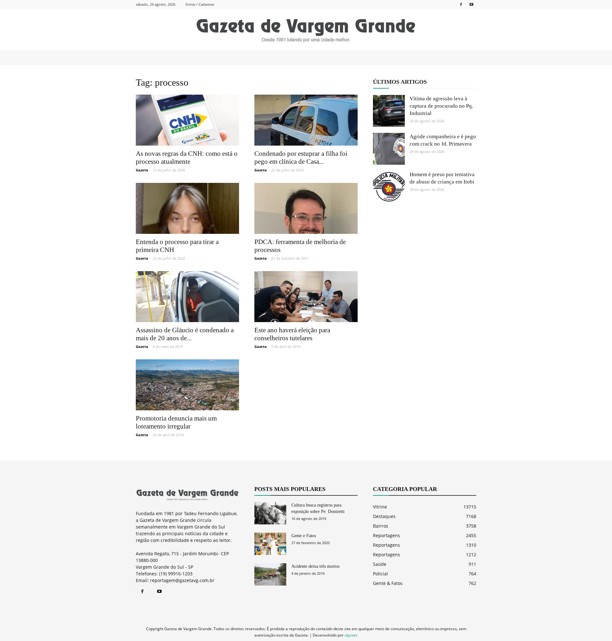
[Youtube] (471, 4)
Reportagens (386, 535)
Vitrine (380, 507)
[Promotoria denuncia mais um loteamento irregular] (187, 384)
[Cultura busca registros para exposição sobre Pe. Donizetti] (270, 513)
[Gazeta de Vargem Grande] (306, 29)
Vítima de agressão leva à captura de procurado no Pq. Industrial (441, 106)
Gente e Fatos (303, 535)
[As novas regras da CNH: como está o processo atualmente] (187, 120)
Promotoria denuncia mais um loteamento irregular (176, 422)
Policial (380, 574)
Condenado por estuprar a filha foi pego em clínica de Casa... (300, 157)
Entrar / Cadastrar (200, 4)
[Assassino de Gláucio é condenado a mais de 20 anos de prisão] (187, 296)
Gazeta (142, 170)
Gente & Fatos (388, 583)
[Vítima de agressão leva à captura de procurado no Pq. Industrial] (389, 111)
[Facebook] (461, 4)
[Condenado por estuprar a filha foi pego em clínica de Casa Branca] (306, 120)
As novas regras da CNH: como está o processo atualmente (186, 157)
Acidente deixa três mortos (315, 566)
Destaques (384, 516)
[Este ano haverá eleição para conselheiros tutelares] (306, 296)
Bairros (380, 526)
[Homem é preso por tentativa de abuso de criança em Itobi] (389, 187)
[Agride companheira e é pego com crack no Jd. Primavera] (389, 149)
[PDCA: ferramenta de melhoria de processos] (306, 208)
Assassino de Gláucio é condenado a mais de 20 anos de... (185, 334)
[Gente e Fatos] (270, 544)
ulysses (351, 635)
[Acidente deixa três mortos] (270, 574)
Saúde (379, 564)
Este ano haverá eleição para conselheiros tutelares (292, 334)
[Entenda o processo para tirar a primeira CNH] (187, 208)
